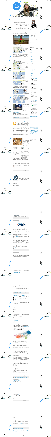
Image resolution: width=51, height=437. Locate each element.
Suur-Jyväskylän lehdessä (20, 223)
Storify (32, 131)
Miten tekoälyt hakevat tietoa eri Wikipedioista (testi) (35, 78)
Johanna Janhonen (16, 117)
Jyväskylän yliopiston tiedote (16, 112)
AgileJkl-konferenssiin (24, 285)
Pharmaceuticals (15, 321)
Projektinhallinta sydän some (17, 380)
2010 (31, 75)
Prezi (30, 128)
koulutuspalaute (34, 124)
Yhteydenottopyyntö (30, 16)
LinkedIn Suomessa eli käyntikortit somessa (19, 295)
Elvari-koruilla (19, 418)
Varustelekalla (22, 418)
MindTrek (32, 126)
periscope (37, 127)
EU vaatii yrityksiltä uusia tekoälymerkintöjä (35, 86)
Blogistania (17, 236)
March (31, 72)
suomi (35, 131)
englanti (37, 118)
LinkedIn (21, 377)
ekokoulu (34, 118)
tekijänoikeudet (36, 132)
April (31, 65)
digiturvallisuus (31, 118)
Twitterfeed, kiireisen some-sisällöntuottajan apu (20, 121)
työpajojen (34, 33)
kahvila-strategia (24, 420)
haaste (37, 120)
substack (34, 131)
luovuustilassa (33, 125)
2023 (31, 52)
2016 (31, 57)
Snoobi (33, 129)
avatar (35, 116)
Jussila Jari (19, 394)
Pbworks (35, 127)
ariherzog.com (15, 215)
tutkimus (37, 133)
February (32, 73)
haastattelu (34, 120)
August (31, 63)
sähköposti (36, 128)
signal (37, 128)
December (32, 60)
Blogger (27, 435)
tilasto (30, 133)
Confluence (33, 117)
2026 (31, 50)
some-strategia (22, 428)
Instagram (31, 122)
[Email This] (23, 117)
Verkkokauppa (16, 16)
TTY (33, 133)
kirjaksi (15, 247)
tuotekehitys (35, 133)
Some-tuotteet (22, 16)
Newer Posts (14, 430)
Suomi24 (37, 131)
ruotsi (34, 128)
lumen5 (30, 125)
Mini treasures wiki (35, 126)
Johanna (17, 215)
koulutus (20, 377)
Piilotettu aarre (19, 16)
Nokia (24, 377)
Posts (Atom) (16, 431)
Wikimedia (31, 136)
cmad (30, 117)
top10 (32, 133)
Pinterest (18, 215)
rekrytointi (33, 128)
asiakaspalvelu (31, 116)
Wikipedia (27, 377)
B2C (37, 116)
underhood (31, 134)
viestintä (31, 135)
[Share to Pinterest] (25, 117)
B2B (36, 116)
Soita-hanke (14, 381)
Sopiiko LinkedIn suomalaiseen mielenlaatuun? (34, 94)
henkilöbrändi (31, 121)
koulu (30, 124)
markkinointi (23, 377)
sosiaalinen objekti (36, 130)
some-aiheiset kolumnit (35, 38)
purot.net (31, 128)
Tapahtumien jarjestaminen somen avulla (16, 272)
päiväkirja (33, 127)
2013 (31, 59)
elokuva (35, 118)
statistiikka (31, 131)
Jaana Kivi (24, 51)
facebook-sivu (17, 218)
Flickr (32, 119)
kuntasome (37, 124)
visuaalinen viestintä (36, 135)
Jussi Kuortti (14, 59)
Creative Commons (36, 117)
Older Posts (28, 430)
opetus (31, 127)
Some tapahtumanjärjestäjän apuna (18, 253)
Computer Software (16, 320)
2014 (31, 58)
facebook (15, 218)
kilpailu (20, 428)
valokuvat (37, 134)
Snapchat (32, 129)
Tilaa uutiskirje (33, 16)
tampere (31, 132)
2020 (31, 54)
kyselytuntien (37, 33)
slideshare (26, 377)
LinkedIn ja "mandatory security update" (35, 100)
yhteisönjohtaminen (32, 137)
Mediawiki (31, 126)
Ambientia (15, 377)
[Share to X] (24, 117)
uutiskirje (33, 134)
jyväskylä (37, 122)
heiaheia (19, 377)
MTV (37, 126)
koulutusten (32, 33)
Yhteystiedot (37, 16)
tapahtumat (33, 132)
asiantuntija (34, 116)
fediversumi (31, 119)
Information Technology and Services (17, 319)
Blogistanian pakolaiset (16, 221)
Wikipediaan (31, 36)
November (32, 61)
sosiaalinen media (32, 130)
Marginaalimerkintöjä (36, 125)
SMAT (30, 129)
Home (13, 16)
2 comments (20, 117)
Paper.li (34, 127)
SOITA (34, 129)
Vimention (32, 135)
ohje (18, 218)
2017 (31, 56)
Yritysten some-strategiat (26, 16)
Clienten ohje (21, 423)
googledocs (19, 428)
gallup (36, 119)
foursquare (17, 377)
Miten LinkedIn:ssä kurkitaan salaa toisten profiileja (35, 90)
